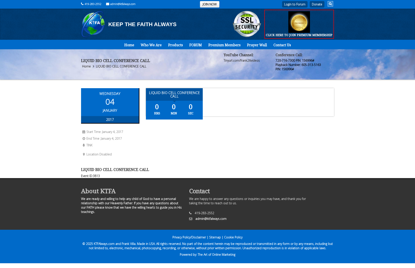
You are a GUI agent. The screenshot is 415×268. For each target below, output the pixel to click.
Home (129, 45)
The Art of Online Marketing (216, 254)
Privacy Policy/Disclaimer (189, 237)
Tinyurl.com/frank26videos (242, 60)
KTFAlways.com (104, 244)
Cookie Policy (233, 237)
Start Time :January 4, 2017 (104, 132)
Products (175, 45)
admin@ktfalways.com (123, 4)
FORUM (195, 45)
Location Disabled (99, 154)
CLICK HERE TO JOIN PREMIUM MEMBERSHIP (299, 35)
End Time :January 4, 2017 (104, 138)
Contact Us (282, 45)
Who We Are (151, 45)
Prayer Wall (257, 45)
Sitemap (215, 237)
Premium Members (224, 45)
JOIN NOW (210, 4)
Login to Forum (294, 4)
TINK (89, 145)
